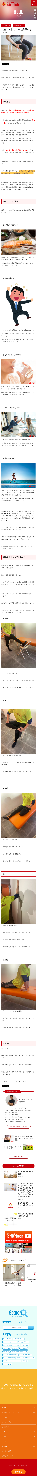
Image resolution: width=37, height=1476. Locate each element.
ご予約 (4, 1441)
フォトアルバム (7, 1364)
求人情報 (4, 1446)
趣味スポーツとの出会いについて (25, 1358)
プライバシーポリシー (8, 1456)
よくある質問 (23, 1348)
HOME (4, 1407)
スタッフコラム (6, 25)
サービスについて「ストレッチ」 (11, 1361)
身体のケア (15, 1348)
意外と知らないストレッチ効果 (11, 1345)
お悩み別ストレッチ (18, 25)
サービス (4, 1417)
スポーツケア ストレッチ (9, 1342)
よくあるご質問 (6, 1451)
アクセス (4, 1436)
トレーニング (6, 1348)
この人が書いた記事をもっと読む (18, 1126)
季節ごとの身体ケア (23, 1342)
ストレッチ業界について (25, 1354)
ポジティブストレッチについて (19, 1351)
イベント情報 (24, 1345)
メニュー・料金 (6, 1422)
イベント (25, 1361)
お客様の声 (6, 1351)
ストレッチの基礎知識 (9, 1358)
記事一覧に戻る (18, 1156)
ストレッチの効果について (10, 1354)
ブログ (4, 1431)
